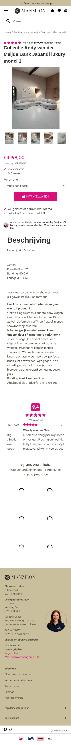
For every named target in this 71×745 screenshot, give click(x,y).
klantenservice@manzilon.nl (20, 624)
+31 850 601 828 (13, 616)
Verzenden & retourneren (19, 680)
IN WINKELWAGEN (37, 196)
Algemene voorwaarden (18, 674)
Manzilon (63, 730)
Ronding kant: (13, 179)
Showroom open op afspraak (21, 639)
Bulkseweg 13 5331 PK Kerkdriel (14, 590)
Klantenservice (13, 686)
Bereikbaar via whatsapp (38, 3)
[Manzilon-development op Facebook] (5, 730)
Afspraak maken (14, 697)
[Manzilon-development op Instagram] (10, 730)
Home (7, 32)
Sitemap (9, 691)
